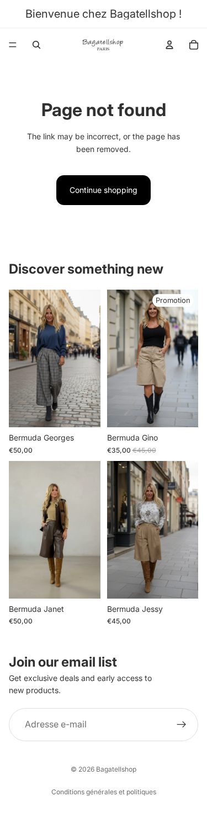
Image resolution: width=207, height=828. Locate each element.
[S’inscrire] (181, 724)
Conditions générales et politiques (103, 792)
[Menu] (12, 44)
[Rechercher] (36, 45)
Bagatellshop (116, 769)
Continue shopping (103, 190)
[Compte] (169, 45)
